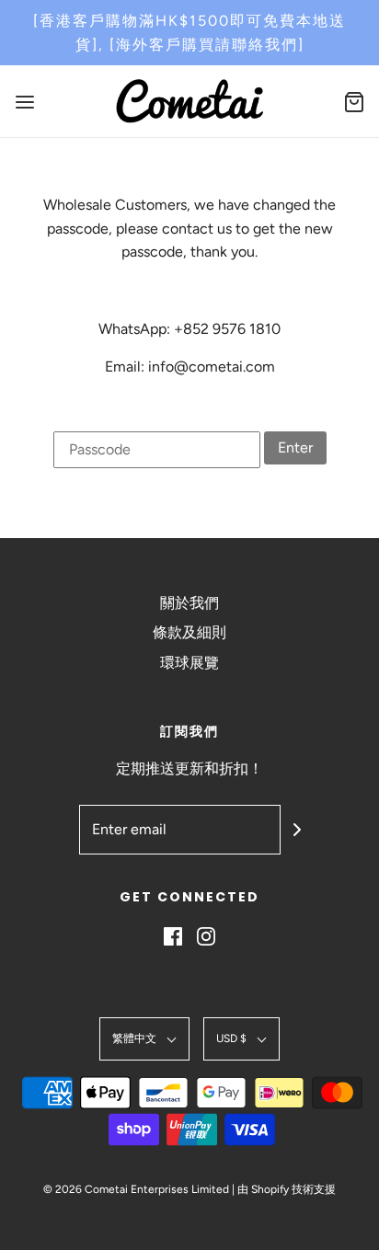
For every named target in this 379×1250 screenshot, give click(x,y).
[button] (144, 1039)
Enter (295, 447)
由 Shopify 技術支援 (286, 1189)
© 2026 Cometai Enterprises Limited (136, 1189)
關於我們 (189, 603)
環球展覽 (189, 662)
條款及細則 (189, 632)
